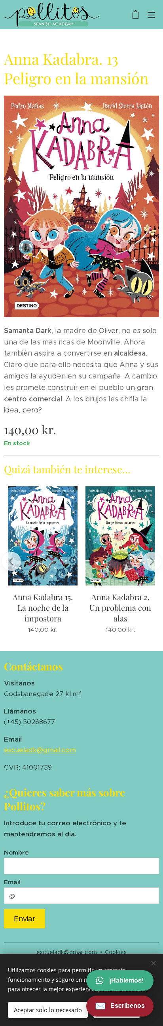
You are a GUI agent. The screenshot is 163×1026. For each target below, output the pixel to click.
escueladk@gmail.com (40, 749)
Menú (151, 15)
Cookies (116, 952)
